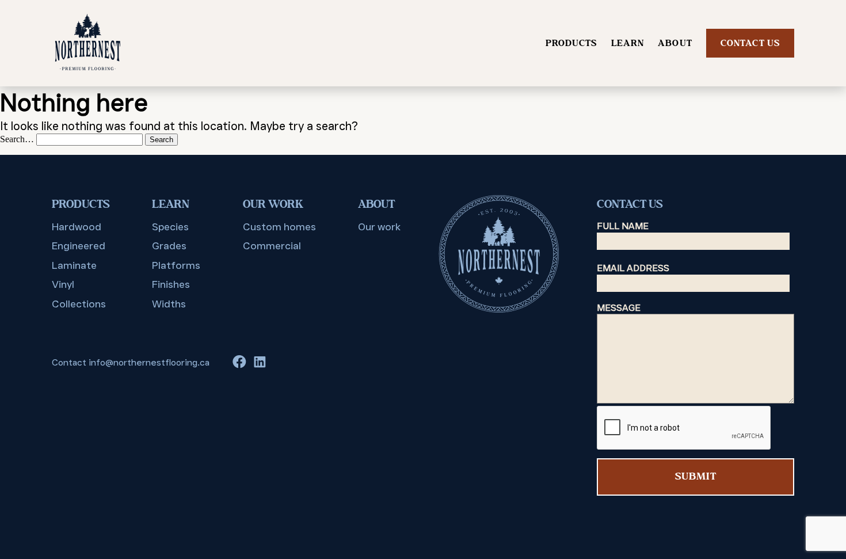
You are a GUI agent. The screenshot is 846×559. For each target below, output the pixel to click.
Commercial (272, 245)
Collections (79, 304)
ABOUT (675, 43)
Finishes (171, 284)
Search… (17, 139)
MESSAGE (619, 307)
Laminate (74, 265)
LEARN (628, 43)
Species (170, 226)
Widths (169, 304)
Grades (169, 245)
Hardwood (76, 226)
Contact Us (750, 43)
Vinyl (63, 284)
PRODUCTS (571, 43)
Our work (379, 226)
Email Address (633, 268)
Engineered (78, 245)
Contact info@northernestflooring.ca (130, 362)
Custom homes (279, 226)
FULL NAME (623, 225)
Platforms (176, 265)
